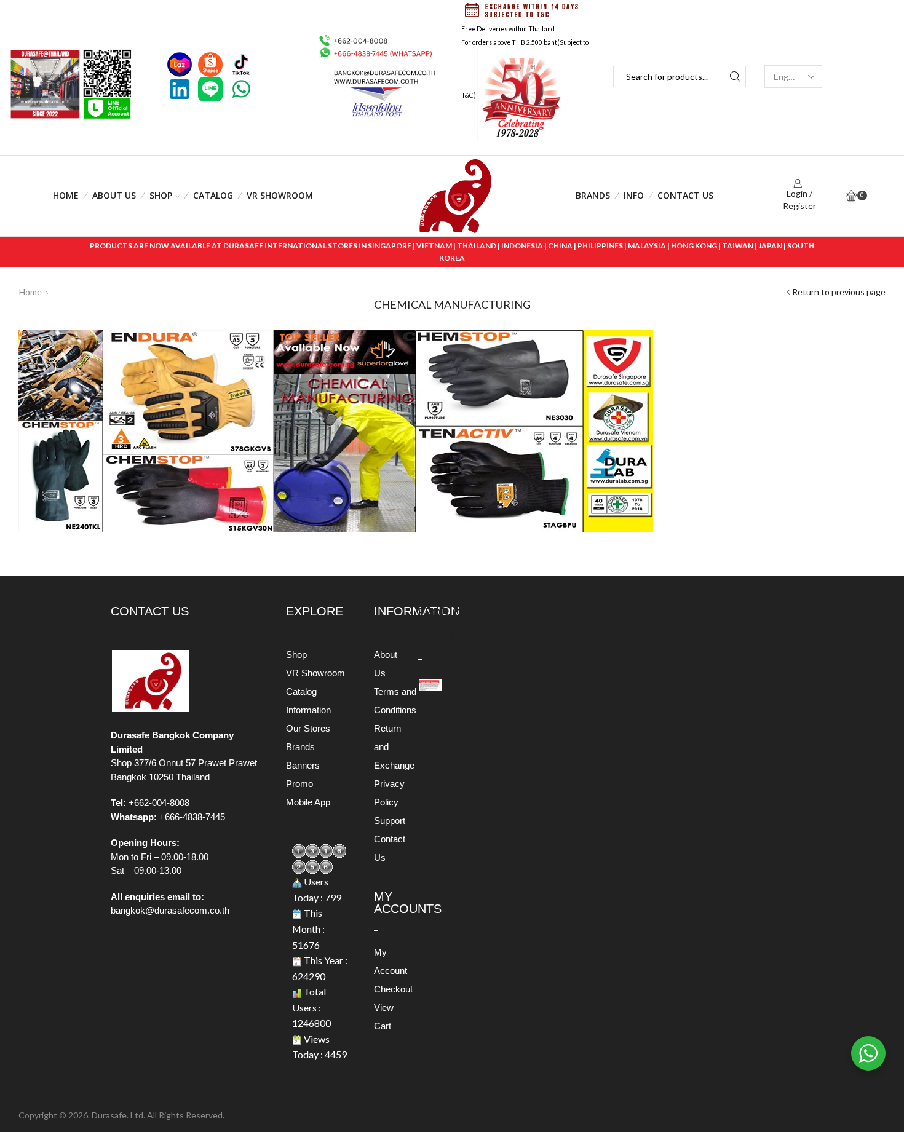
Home (66, 195)
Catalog (213, 195)
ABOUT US (114, 195)
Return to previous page (839, 292)
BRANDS (593, 195)
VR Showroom (280, 195)
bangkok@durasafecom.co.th (170, 910)
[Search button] (735, 76)
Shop (160, 195)
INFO (634, 195)
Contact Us (685, 195)
